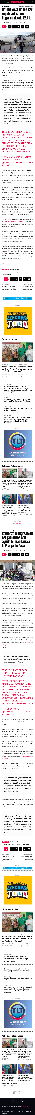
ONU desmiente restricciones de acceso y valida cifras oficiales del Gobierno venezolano (25, 509)
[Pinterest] (18, 26)
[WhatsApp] (22, 26)
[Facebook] (9, 26)
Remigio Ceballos (14, 269)
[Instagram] (17, 1101)
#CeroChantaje (16, 149)
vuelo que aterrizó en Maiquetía (14, 222)
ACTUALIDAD (5, 6)
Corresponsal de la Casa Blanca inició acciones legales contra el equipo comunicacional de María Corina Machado (18, 420)
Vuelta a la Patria (7, 274)
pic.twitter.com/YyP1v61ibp (16, 151)
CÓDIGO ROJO (7, 406)
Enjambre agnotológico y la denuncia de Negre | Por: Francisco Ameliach (17, 400)
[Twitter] (14, 26)
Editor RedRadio (14, 364)
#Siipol (24, 140)
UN (3, 263)
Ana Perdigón (7, 22)
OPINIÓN (6, 397)
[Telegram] (27, 26)
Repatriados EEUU (20, 272)
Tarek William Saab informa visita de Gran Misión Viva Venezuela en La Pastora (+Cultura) (17, 369)
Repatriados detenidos (8, 272)
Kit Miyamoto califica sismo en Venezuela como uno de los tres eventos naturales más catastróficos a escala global (18, 389)
